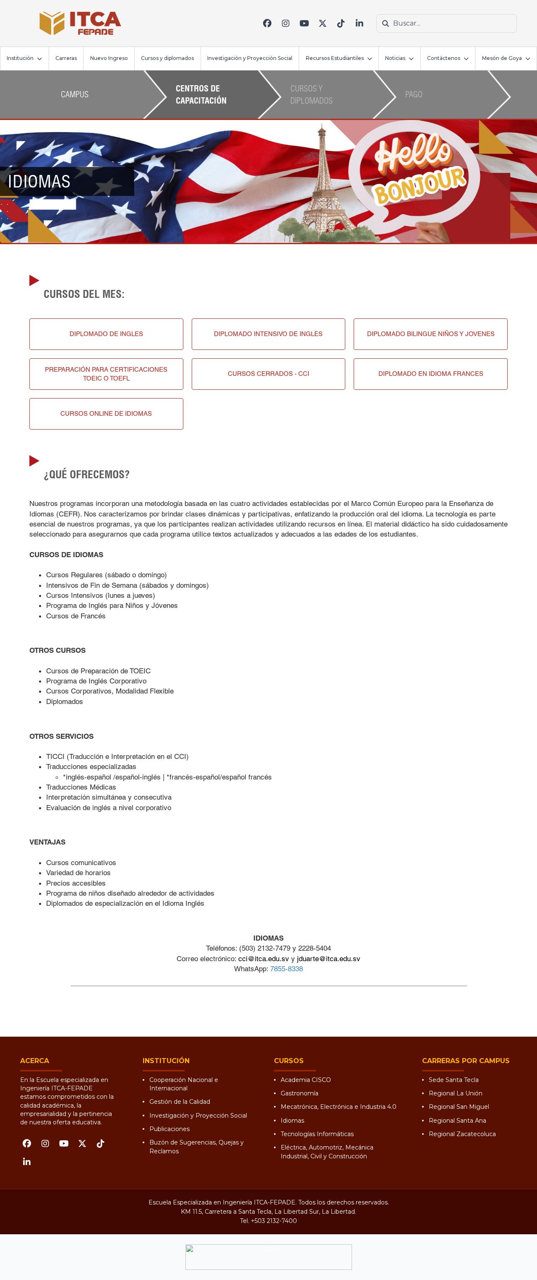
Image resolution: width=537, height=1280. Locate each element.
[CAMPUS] (63, 108)
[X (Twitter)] (322, 23)
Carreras (66, 58)
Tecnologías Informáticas (317, 1134)
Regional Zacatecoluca (462, 1134)
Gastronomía (299, 1093)
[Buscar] (385, 23)
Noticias (395, 58)
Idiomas (292, 1120)
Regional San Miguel (459, 1107)
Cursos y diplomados (167, 58)
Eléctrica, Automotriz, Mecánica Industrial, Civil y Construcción (327, 1152)
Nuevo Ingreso (109, 58)
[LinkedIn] (359, 23)
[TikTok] (341, 23)
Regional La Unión (455, 1093)
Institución (20, 58)
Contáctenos (443, 58)
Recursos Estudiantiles (335, 58)
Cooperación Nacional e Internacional (183, 1084)
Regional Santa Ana (457, 1120)
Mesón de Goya (502, 58)
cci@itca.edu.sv (263, 958)
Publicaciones (169, 1129)
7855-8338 (286, 969)
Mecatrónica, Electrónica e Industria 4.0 (338, 1107)
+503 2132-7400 (274, 1221)
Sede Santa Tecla (454, 1080)
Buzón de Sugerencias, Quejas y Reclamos (196, 1147)
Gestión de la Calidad (179, 1101)
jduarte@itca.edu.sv (328, 958)
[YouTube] (304, 23)
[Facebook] (267, 23)
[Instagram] (285, 23)
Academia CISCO (306, 1080)
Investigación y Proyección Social (249, 58)
